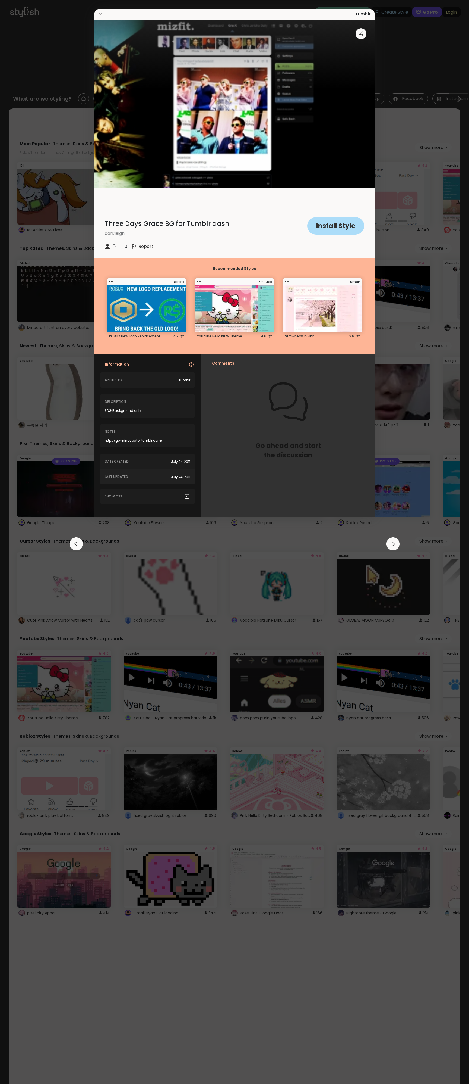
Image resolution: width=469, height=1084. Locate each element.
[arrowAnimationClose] (76, 544)
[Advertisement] (21, 542)
